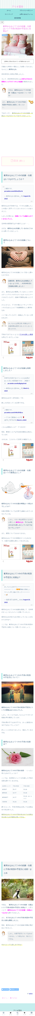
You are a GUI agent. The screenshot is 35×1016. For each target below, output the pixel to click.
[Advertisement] (17, 137)
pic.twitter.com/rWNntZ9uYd (13, 191)
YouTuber (6, 989)
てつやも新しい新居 (26, 334)
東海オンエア (15, 989)
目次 (16, 160)
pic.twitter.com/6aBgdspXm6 (17, 383)
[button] (31, 553)
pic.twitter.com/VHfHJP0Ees (13, 412)
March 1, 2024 (21, 420)
